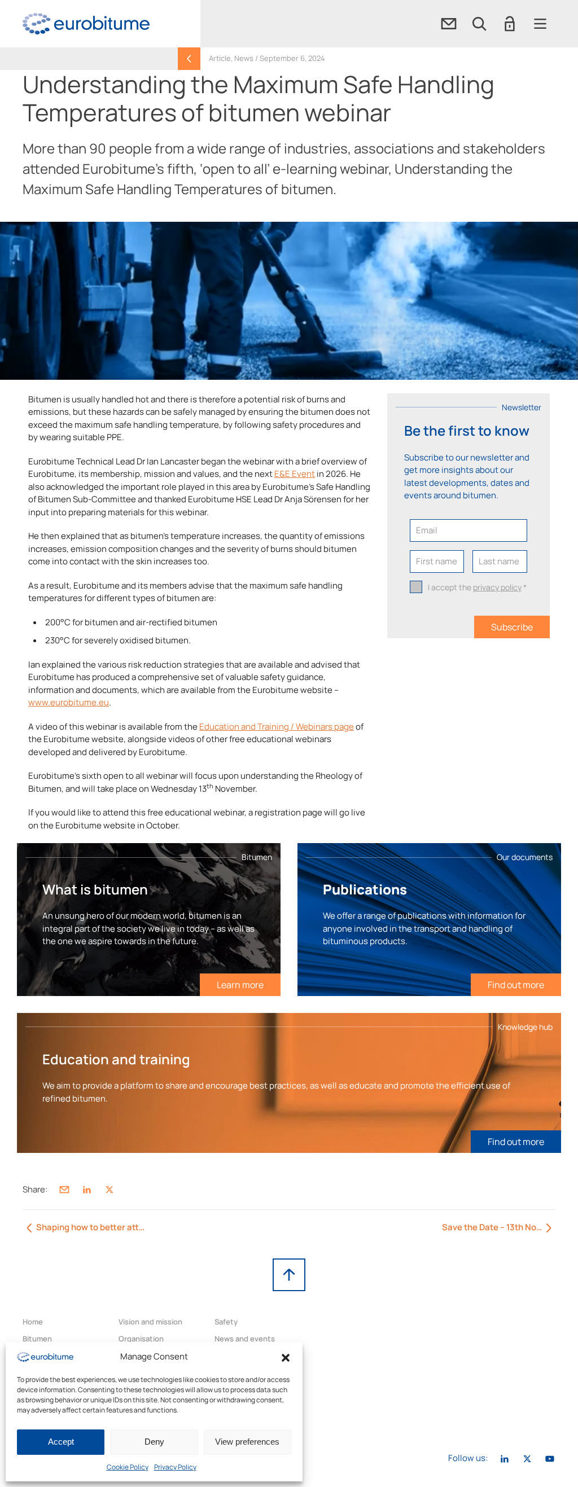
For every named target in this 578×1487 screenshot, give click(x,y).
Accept (61, 1441)
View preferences (247, 1441)
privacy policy (497, 587)
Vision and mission (150, 1322)
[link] (86, 23)
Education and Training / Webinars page (276, 726)
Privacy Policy (175, 1467)
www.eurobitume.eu (68, 702)
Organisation (141, 1339)
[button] (285, 1356)
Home (33, 1322)
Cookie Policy (127, 1467)
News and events (244, 1339)
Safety (226, 1322)
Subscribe (512, 627)
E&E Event (294, 474)
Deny (154, 1441)
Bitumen (37, 1339)
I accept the (477, 587)
